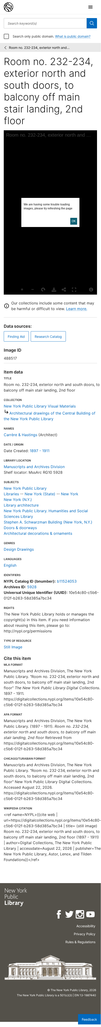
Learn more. (76, 308)
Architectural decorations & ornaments (38, 533)
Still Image (13, 647)
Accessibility (85, 926)
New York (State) (40, 494)
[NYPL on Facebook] (59, 915)
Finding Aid (16, 336)
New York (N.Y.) (18, 499)
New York (69, 494)
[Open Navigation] (90, 7)
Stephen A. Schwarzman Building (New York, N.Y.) (48, 522)
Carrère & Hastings (20, 434)
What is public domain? (72, 36)
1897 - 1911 (39, 450)
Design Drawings (19, 549)
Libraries (11, 494)
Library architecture (21, 505)
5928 (32, 587)
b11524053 (67, 581)
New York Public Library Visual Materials (40, 406)
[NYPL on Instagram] (80, 915)
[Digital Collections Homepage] (8, 7)
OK (74, 221)
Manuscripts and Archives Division (34, 466)
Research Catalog (48, 336)
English (10, 565)
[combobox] (45, 23)
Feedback (89, 1019)
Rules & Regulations (80, 942)
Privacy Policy (84, 934)
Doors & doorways (20, 527)
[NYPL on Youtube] (90, 915)
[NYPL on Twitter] (69, 915)
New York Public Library (25, 488)
